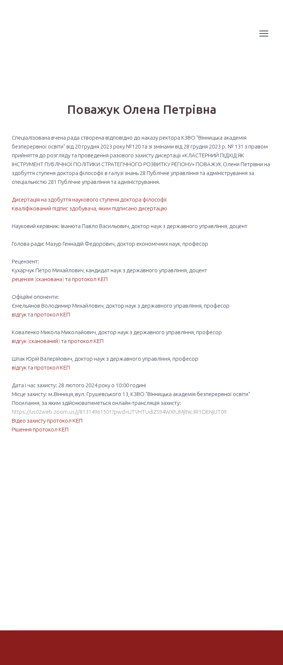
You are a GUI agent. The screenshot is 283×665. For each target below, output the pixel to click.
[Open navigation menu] (263, 33)
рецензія (23, 279)
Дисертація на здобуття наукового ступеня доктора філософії (89, 199)
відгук (20, 314)
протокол (84, 279)
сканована (49, 279)
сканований (43, 341)
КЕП (103, 279)
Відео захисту (29, 420)
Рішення (22, 429)
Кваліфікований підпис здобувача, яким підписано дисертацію (89, 208)
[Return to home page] (32, 33)
